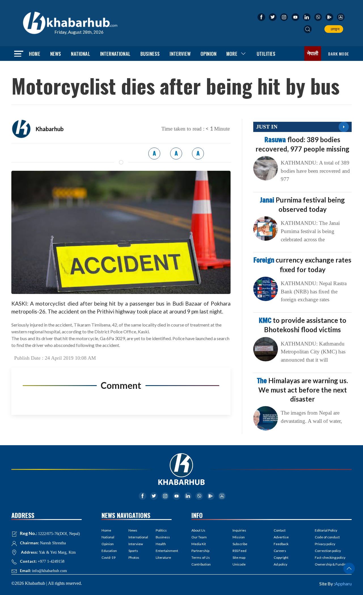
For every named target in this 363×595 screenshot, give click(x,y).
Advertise (281, 537)
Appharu (343, 583)
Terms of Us (200, 557)
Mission (239, 537)
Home (34, 53)
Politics (161, 530)
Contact (280, 530)
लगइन (334, 29)
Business (150, 53)
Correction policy (328, 551)
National (80, 53)
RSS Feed (239, 551)
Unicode (239, 564)
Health (161, 544)
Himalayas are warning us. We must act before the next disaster (302, 389)
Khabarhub (49, 128)
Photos (133, 557)
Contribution (201, 564)
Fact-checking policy (330, 557)
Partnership (200, 551)
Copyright (281, 557)
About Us (198, 530)
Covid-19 (108, 557)
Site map (239, 557)
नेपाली (312, 53)
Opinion (208, 53)
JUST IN (266, 126)
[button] (308, 29)
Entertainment (164, 551)
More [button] (231, 53)
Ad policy (280, 564)
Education (109, 551)
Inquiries (239, 530)
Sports (133, 551)
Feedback (281, 544)
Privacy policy (325, 544)
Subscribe (240, 544)
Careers (280, 551)
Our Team (199, 537)
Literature (163, 557)
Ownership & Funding (331, 564)
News (55, 53)
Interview (180, 53)
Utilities (266, 53)
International (115, 53)
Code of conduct (327, 537)
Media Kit (198, 544)
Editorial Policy (326, 530)
